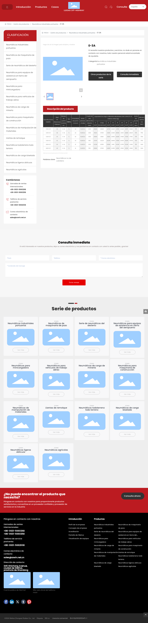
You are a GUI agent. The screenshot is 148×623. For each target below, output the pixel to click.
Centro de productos (21, 24)
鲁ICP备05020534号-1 (78, 618)
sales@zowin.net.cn (18, 217)
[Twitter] (17, 601)
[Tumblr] (23, 601)
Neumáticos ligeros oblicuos (19, 162)
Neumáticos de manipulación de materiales (21, 409)
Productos (41, 7)
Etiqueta (40, 618)
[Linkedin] (11, 601)
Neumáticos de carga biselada (20, 155)
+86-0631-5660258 (18, 192)
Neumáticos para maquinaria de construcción (127, 367)
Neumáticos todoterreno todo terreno (92, 408)
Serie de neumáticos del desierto (21, 65)
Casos (55, 7)
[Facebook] (6, 601)
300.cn (47, 618)
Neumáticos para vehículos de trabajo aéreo (56, 367)
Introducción (23, 7)
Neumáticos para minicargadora (21, 366)
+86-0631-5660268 (18, 189)
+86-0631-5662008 (18, 205)
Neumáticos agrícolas (16, 169)
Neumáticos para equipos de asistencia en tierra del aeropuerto (19, 75)
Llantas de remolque (15, 138)
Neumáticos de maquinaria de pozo (56, 324)
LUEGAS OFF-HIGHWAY (74, 10)
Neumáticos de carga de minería (92, 366)
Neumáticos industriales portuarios (45, 24)
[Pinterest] (29, 601)
